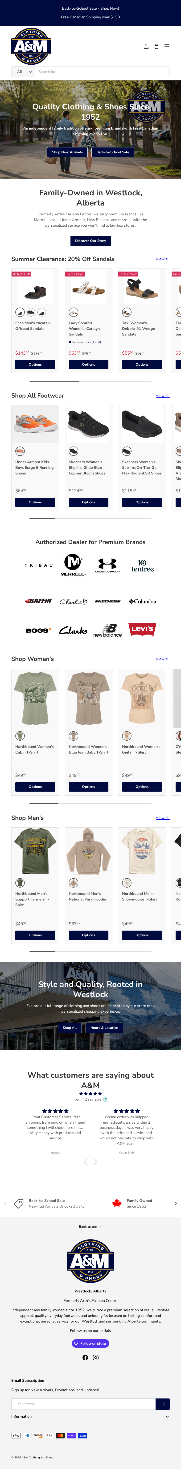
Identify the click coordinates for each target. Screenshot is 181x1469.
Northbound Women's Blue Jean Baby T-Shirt (88, 749)
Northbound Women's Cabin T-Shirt (34, 749)
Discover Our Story (90, 240)
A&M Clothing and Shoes (38, 1457)
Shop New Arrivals (67, 152)
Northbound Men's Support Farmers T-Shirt (32, 899)
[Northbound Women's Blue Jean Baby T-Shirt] (88, 698)
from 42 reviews (88, 1099)
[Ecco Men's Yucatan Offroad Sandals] (35, 286)
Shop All (70, 1027)
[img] (90, 1094)
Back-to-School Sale (112, 152)
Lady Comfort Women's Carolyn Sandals (84, 328)
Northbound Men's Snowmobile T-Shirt (139, 896)
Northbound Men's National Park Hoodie (87, 896)
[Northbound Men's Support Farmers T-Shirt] (35, 851)
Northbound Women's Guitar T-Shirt (141, 749)
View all (163, 259)
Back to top (88, 1226)
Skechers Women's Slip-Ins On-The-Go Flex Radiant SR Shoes (142, 467)
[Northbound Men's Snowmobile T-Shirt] (142, 851)
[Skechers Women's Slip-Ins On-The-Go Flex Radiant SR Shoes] (142, 424)
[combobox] (90, 72)
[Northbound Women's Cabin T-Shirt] (35, 698)
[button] (156, 46)
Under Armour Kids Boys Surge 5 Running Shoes (34, 467)
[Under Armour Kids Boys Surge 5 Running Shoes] (35, 424)
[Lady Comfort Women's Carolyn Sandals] (88, 286)
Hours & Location (104, 1027)
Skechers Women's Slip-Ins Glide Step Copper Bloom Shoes (87, 467)
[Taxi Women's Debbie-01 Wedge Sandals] (142, 286)
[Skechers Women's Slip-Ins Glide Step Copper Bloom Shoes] (88, 424)
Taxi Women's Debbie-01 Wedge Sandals (138, 328)
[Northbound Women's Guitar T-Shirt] (142, 698)
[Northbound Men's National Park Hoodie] (88, 851)
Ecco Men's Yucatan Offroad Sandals (32, 325)
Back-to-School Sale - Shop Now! (90, 8)
